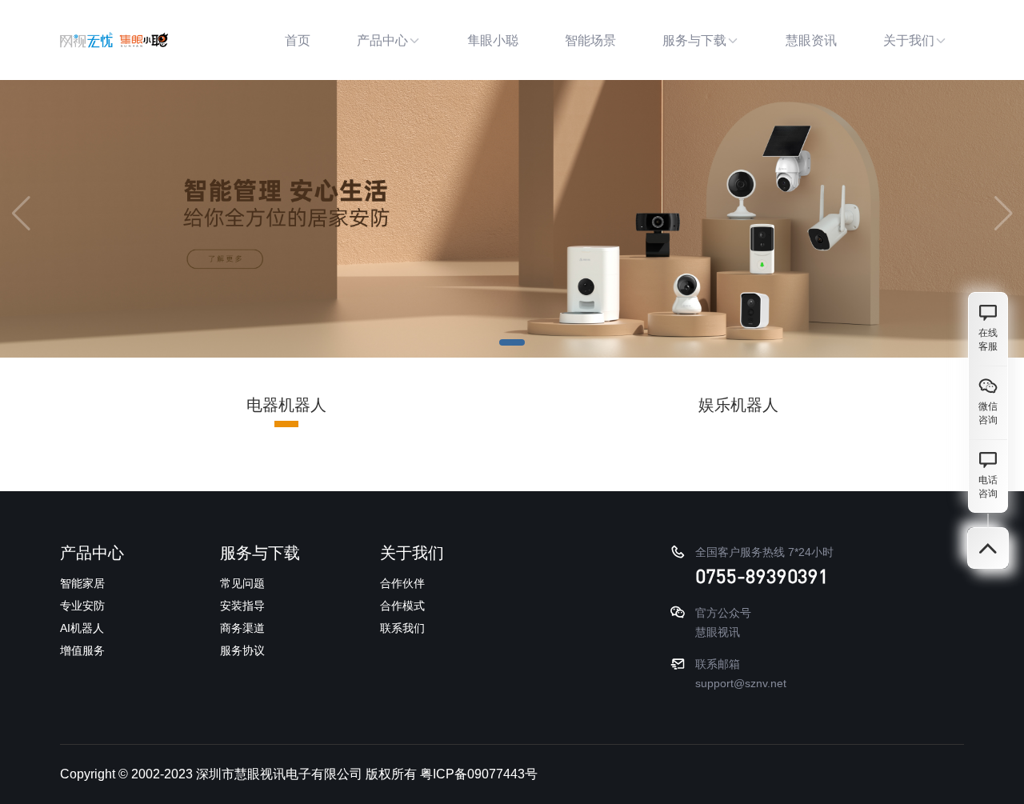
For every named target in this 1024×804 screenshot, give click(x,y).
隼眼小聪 (492, 40)
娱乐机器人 (738, 405)
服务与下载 (694, 40)
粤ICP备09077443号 (479, 774)
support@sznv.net (740, 683)
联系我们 (402, 628)
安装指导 (242, 605)
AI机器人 (82, 628)
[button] (512, 342)
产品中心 (382, 40)
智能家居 (82, 583)
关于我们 (908, 40)
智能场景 (590, 40)
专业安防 (82, 605)
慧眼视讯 (717, 632)
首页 (297, 40)
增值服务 (82, 650)
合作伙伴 (402, 583)
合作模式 (402, 605)
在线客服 (988, 339)
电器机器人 (286, 405)
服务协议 (242, 650)
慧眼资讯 (811, 40)
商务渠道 (242, 628)
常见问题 (242, 583)
